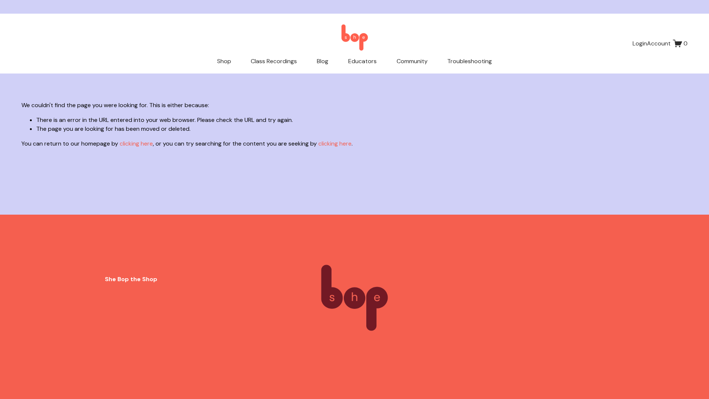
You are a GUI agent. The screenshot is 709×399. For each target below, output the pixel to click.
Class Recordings (274, 61)
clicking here (136, 143)
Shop (224, 61)
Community (412, 61)
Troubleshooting (469, 61)
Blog (322, 61)
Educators (362, 61)
